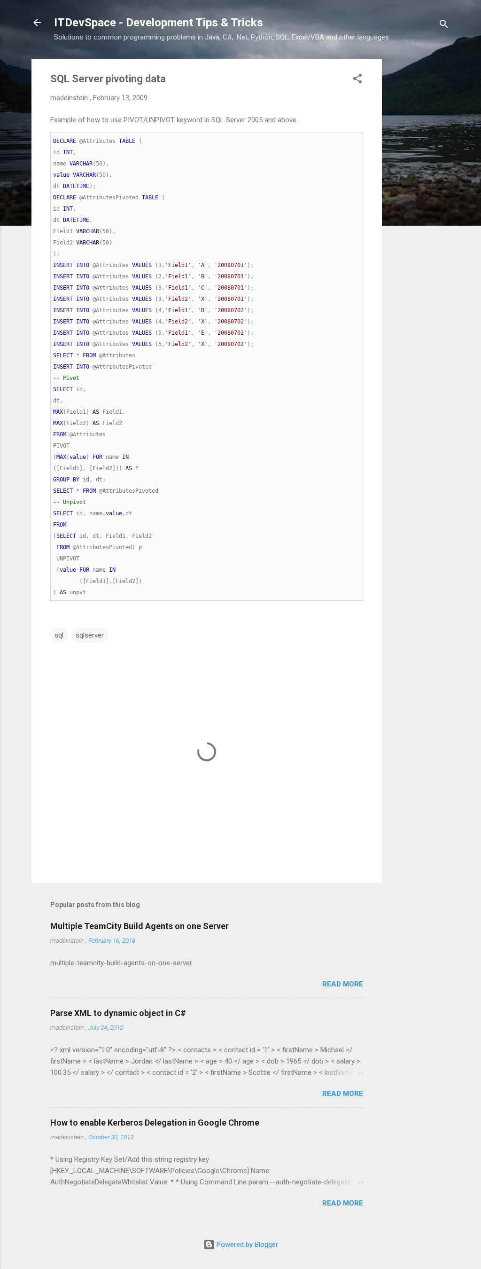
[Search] (444, 25)
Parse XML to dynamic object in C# (118, 1013)
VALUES (142, 265)
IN (125, 457)
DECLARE (64, 141)
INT (68, 152)
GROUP (61, 479)
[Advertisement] (419, 200)
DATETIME (76, 186)
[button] (357, 80)
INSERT (63, 265)
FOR (97, 457)
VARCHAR (81, 163)
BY (76, 479)
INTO (82, 265)
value (61, 175)
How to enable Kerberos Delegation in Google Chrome (154, 1122)
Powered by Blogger (246, 1244)
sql (58, 635)
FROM (89, 355)
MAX (58, 412)
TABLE (127, 141)
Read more (342, 984)
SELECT (63, 355)
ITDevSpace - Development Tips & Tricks (158, 22)
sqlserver (90, 635)
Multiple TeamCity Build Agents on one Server (139, 926)
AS (96, 412)
